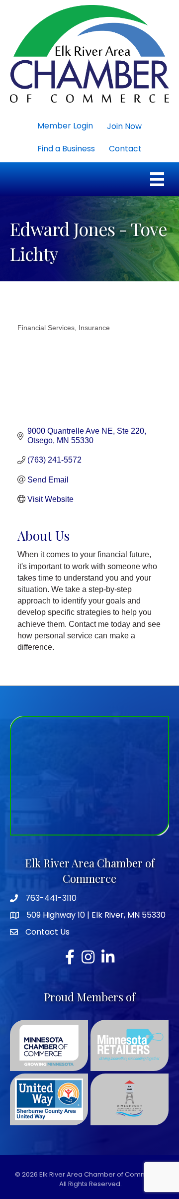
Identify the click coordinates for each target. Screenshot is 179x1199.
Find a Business (66, 148)
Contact (125, 148)
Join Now (124, 126)
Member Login (65, 125)
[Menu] (157, 179)
